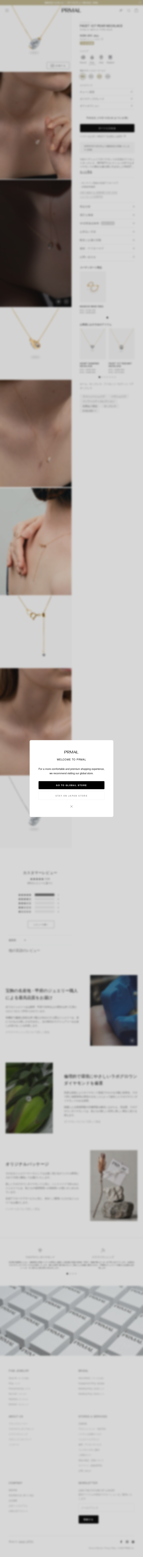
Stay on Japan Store (71, 795)
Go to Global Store (71, 785)
